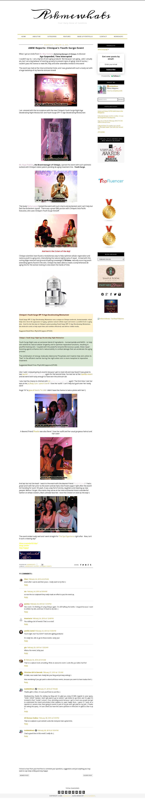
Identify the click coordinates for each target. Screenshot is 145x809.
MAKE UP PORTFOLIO (85, 36)
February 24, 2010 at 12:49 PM (43, 618)
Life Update (101, 132)
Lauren (25, 374)
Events (49, 566)
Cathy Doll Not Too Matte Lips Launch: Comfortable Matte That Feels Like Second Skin (110, 127)
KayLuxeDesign (89, 795)
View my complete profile (114, 91)
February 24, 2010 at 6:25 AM (39, 579)
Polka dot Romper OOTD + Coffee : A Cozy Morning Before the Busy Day (110, 116)
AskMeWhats (29, 689)
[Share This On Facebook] (81, 564)
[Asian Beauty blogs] (109, 221)
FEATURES (66, 36)
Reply (26, 585)
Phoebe (36, 431)
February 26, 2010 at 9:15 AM (36, 660)
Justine (27, 604)
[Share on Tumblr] (91, 564)
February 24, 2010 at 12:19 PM (40, 604)
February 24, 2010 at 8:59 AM (37, 591)
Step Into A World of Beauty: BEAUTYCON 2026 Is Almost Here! (110, 121)
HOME (23, 36)
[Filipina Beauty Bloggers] (109, 248)
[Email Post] (42, 564)
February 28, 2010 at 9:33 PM (49, 718)
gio (25, 647)
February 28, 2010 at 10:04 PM (48, 730)
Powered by (106, 76)
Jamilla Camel (29, 631)
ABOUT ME (36, 36)
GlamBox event (86, 374)
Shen (26, 579)
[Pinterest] (102, 295)
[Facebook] (111, 295)
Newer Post (24, 775)
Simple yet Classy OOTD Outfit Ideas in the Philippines (110, 112)
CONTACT (103, 36)
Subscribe (110, 70)
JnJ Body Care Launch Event (38, 383)
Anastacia (28, 618)
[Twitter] (115, 295)
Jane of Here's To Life (37, 390)
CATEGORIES (51, 36)
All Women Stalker (31, 718)
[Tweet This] (83, 564)
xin (25, 591)
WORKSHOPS (118, 36)
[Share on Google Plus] (88, 564)
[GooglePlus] (106, 295)
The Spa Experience (66, 536)
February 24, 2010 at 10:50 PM (45, 631)
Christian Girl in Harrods (33, 672)
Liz (49, 381)
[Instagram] (119, 295)
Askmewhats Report (32, 566)
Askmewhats (72, 15)
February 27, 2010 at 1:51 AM (53, 672)
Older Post (88, 775)
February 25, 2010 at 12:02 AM (37, 647)
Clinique (43, 566)
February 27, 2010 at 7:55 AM (48, 689)
